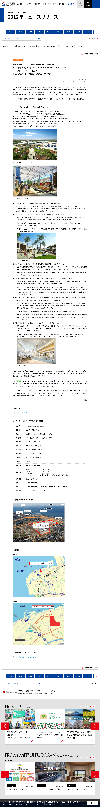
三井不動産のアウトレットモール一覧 (26, 657)
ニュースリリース (28, 4)
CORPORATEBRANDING (71, 4)
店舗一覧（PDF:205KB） (20, 413)
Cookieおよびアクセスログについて (26, 804)
